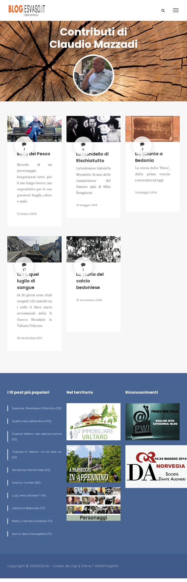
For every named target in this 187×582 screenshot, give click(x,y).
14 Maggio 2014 (146, 192)
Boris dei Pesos (33, 154)
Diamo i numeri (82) (26, 482)
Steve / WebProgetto (100, 566)
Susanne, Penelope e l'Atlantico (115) (36, 408)
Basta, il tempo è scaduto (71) (31, 521)
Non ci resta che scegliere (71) (31, 534)
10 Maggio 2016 (86, 205)
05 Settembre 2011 (29, 338)
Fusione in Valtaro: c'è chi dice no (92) (36, 454)
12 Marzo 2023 (27, 214)
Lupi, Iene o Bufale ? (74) (28, 495)
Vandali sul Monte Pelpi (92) (30, 470)
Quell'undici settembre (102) (31, 421)
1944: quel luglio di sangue (28, 280)
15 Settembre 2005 (89, 300)
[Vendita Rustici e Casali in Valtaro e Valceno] (93, 424)
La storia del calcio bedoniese (90, 280)
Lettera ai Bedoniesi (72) (28, 508)
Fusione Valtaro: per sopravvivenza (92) (36, 436)
